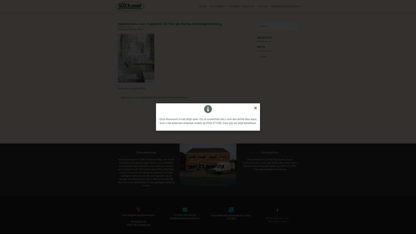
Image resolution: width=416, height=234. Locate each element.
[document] (208, 117)
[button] (255, 108)
